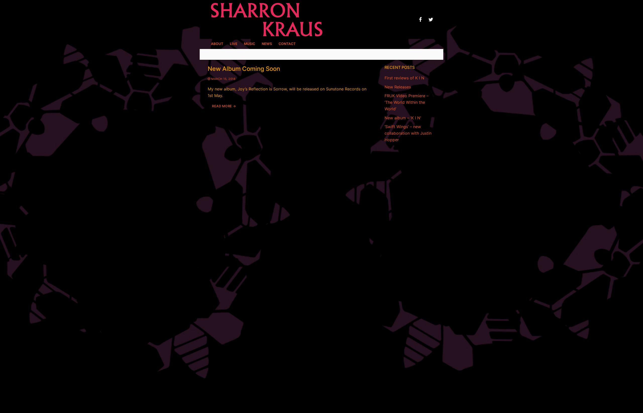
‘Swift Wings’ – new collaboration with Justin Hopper (408, 133)
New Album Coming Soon (244, 68)
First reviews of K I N (404, 77)
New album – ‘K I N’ (403, 117)
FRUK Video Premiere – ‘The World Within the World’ (406, 102)
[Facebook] (420, 19)
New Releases (398, 86)
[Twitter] (430, 19)
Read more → (224, 106)
